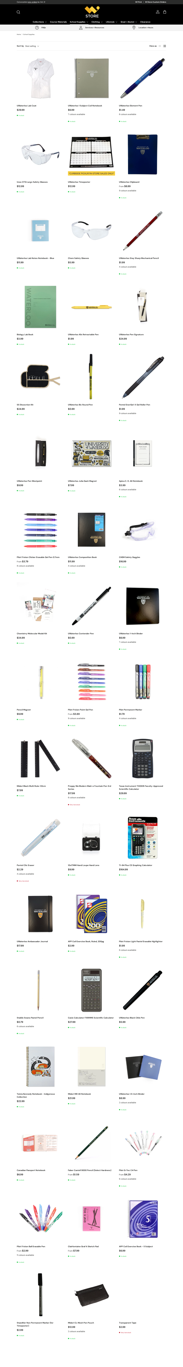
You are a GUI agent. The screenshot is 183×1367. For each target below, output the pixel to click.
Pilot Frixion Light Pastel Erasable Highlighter (141, 941)
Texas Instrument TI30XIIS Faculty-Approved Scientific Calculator (141, 787)
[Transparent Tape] (142, 1295)
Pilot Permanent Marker (130, 709)
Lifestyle (110, 22)
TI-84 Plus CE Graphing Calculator (135, 865)
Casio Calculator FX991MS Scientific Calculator (91, 1017)
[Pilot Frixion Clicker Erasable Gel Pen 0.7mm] (40, 529)
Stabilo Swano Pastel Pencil (30, 1017)
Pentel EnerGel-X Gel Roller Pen (134, 404)
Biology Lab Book (25, 334)
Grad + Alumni (127, 22)
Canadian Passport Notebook (31, 1170)
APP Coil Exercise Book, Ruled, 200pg (86, 941)
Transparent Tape (127, 1322)
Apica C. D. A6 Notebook (131, 481)
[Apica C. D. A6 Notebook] (142, 453)
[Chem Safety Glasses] (91, 230)
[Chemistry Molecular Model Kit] (40, 606)
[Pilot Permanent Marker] (142, 682)
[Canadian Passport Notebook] (40, 1142)
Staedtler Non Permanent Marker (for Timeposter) (35, 1324)
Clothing (96, 22)
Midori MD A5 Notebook (79, 1094)
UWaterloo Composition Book (82, 557)
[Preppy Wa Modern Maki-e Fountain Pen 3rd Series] (91, 758)
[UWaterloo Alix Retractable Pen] (91, 307)
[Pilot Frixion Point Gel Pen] (91, 682)
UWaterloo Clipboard (129, 182)
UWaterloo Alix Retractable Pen (83, 334)
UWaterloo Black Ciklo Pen (132, 1017)
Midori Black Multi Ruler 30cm (31, 786)
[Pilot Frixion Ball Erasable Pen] (40, 1219)
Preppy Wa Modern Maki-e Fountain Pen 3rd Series (89, 787)
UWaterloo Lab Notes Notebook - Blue (35, 258)
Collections (38, 22)
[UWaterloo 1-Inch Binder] (142, 606)
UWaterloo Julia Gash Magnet (82, 481)
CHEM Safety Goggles (129, 557)
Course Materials (58, 22)
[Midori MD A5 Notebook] (91, 1066)
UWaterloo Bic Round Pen (80, 404)
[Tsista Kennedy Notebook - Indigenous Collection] (40, 1066)
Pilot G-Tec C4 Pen (128, 1170)
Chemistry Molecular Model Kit (32, 633)
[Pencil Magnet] (40, 682)
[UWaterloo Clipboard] (142, 154)
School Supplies (77, 22)
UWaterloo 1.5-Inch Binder (132, 1094)
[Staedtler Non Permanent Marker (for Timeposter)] (40, 1295)
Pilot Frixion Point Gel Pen (80, 709)
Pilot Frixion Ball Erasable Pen (31, 1246)
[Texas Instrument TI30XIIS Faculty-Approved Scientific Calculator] (142, 758)
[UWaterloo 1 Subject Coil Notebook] (91, 78)
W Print (138, 2)
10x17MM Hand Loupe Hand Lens (83, 865)
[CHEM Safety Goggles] (142, 529)
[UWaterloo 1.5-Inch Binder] (142, 1066)
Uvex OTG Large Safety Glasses (32, 182)
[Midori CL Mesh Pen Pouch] (91, 1295)
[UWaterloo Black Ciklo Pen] (142, 990)
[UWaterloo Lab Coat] (40, 78)
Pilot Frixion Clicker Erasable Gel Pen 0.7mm (38, 557)
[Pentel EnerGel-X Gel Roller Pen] (142, 377)
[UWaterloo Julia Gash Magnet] (91, 453)
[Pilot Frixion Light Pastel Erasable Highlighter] (142, 914)
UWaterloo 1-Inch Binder (131, 633)
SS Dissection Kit (25, 404)
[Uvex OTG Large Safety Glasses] (40, 154)
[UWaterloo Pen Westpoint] (40, 453)
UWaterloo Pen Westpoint (29, 481)
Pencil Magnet (24, 709)
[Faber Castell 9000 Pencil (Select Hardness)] (91, 1142)
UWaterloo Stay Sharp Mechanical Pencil (139, 258)
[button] (164, 12)
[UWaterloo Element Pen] (142, 78)
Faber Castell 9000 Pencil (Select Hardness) (89, 1170)
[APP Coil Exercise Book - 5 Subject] (142, 1219)
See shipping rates (49, 2)
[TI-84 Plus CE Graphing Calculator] (142, 837)
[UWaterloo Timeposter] (91, 154)
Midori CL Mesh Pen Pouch (81, 1322)
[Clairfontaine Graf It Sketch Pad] (91, 1219)
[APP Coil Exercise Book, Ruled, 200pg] (91, 914)
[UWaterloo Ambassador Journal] (40, 914)
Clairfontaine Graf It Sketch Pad (83, 1246)
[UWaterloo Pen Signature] (142, 307)
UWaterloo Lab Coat (26, 105)
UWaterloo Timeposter (79, 182)
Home (19, 34)
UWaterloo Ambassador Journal (32, 941)
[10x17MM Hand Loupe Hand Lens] (91, 837)
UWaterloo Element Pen (130, 105)
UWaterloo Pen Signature (131, 334)
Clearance (145, 22)
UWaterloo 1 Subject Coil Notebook (85, 105)
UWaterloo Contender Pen (81, 633)
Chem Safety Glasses (78, 258)
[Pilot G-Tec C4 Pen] (142, 1142)
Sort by (20, 46)
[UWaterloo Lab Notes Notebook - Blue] (40, 230)
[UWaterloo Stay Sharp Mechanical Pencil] (142, 230)
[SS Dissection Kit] (40, 377)
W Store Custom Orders (155, 2)
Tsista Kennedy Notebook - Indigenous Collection (36, 1095)
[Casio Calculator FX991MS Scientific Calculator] (91, 990)
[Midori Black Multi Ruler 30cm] (40, 758)
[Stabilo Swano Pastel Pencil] (40, 990)
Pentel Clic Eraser (25, 865)
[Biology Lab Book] (40, 307)
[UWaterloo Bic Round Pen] (91, 377)
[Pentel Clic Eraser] (40, 837)
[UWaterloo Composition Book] (91, 529)
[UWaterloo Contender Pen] (91, 606)
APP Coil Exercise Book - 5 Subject (136, 1246)
